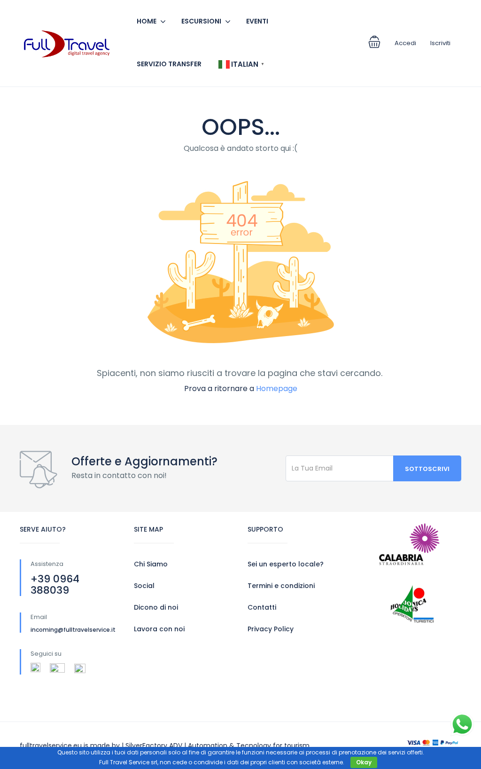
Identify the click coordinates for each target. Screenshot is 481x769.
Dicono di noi (156, 607)
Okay (364, 762)
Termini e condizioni (281, 585)
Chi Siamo (151, 564)
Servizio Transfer (169, 64)
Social (144, 585)
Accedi (405, 43)
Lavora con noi (159, 629)
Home (146, 21)
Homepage (276, 388)
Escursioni (201, 21)
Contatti (262, 607)
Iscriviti (440, 43)
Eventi (257, 21)
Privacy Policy (271, 629)
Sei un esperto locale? (286, 564)
